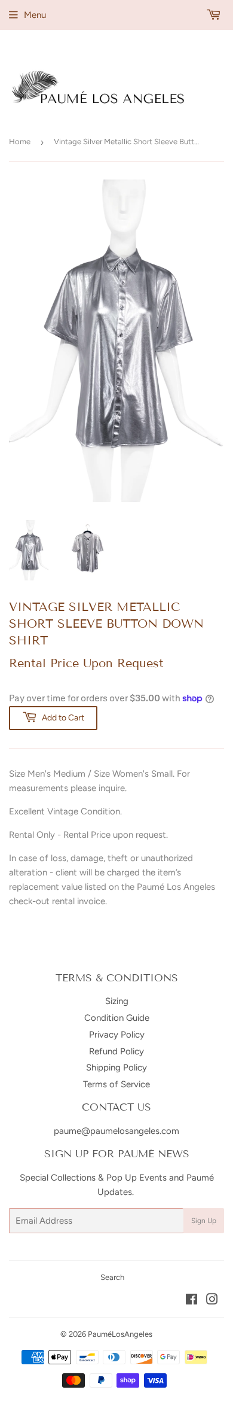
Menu (35, 15)
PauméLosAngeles (120, 1334)
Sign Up (203, 1221)
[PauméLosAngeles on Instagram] (212, 1300)
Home (19, 141)
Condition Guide (116, 1017)
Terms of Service (116, 1084)
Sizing (116, 1001)
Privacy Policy (117, 1034)
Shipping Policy (116, 1067)
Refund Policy (116, 1051)
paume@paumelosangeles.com (116, 1131)
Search (112, 1277)
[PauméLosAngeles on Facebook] (191, 1300)
